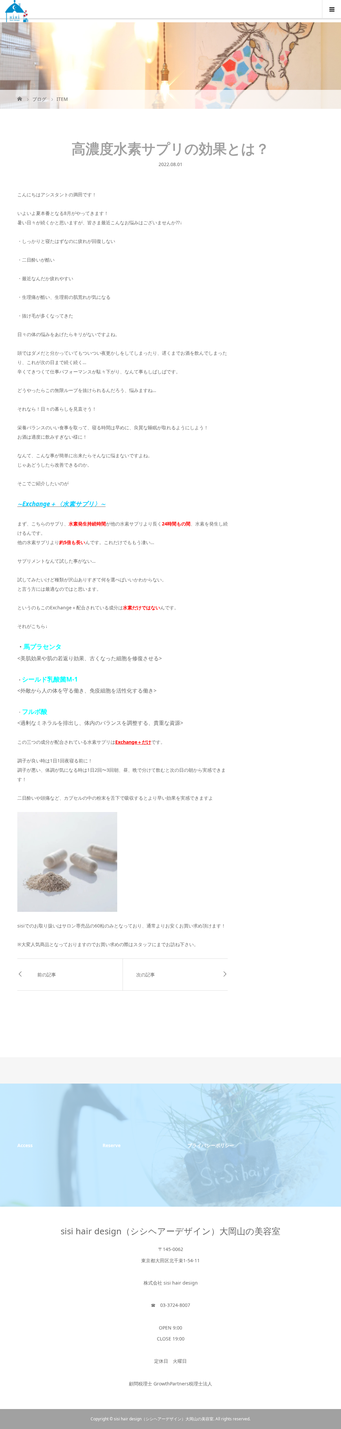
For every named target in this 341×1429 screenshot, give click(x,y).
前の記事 (46, 974)
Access (25, 1145)
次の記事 (145, 974)
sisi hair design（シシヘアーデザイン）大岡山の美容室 (170, 1231)
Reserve (112, 1145)
